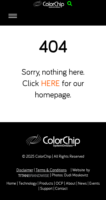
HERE (50, 83)
